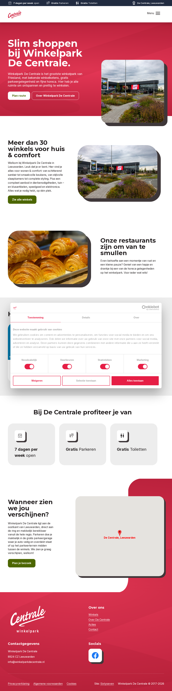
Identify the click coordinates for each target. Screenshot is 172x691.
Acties (92, 624)
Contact (93, 629)
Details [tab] (86, 317)
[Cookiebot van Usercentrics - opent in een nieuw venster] (144, 307)
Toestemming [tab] (36, 317)
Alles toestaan (135, 380)
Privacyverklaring (18, 683)
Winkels (93, 614)
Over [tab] (136, 317)
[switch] (67, 366)
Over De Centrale (99, 619)
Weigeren (36, 380)
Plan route (19, 95)
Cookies (71, 683)
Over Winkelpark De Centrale (55, 95)
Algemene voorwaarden (48, 683)
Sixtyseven (107, 683)
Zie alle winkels (22, 199)
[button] (120, 533)
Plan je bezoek (21, 563)
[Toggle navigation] (158, 13)
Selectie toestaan (86, 380)
